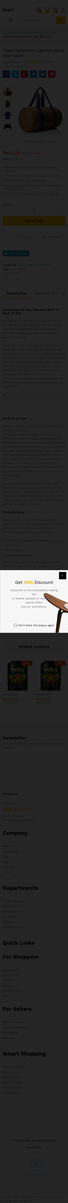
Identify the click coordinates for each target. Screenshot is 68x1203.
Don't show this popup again (36, 625)
